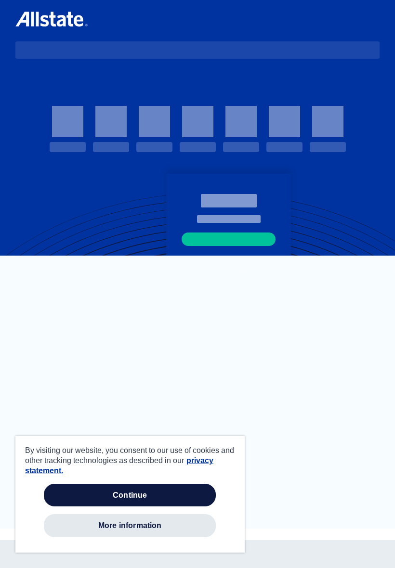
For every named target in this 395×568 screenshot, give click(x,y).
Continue (130, 495)
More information (130, 525)
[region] (130, 494)
